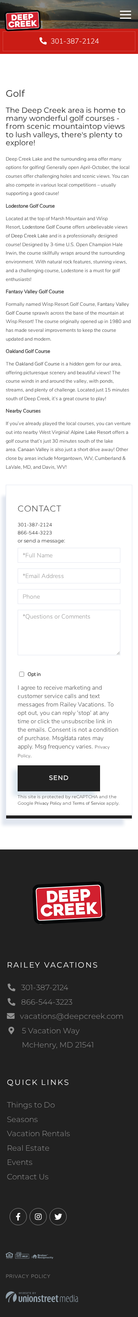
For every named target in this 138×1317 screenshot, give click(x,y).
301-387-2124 (74, 41)
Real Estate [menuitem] (28, 1148)
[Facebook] (18, 1217)
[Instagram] (38, 1217)
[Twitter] (58, 1217)
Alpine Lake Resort (91, 432)
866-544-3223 (35, 532)
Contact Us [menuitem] (28, 1176)
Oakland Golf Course (37, 364)
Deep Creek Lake (29, 235)
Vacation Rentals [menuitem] (38, 1133)
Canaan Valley (33, 449)
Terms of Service (88, 803)
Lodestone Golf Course (46, 227)
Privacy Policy (47, 803)
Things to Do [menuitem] (31, 1104)
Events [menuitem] (20, 1162)
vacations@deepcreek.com (71, 1016)
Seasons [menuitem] (22, 1119)
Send (59, 777)
